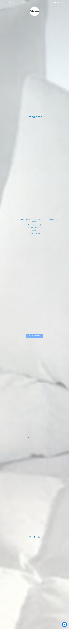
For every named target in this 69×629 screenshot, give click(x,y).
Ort (18, 2)
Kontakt (24, 2)
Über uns (11, 2)
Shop (4, 2)
